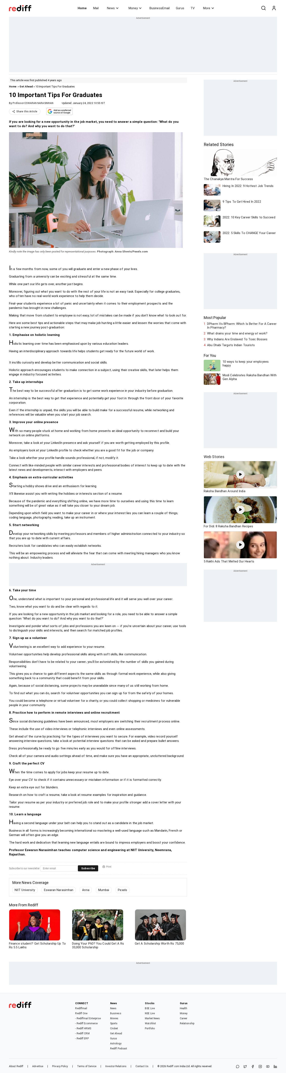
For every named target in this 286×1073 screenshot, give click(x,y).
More (206, 8)
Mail (96, 8)
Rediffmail (81, 1008)
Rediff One (81, 1013)
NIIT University (25, 890)
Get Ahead (26, 86)
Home (82, 8)
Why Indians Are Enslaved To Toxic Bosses (237, 339)
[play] (240, 474)
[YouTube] (267, 1067)
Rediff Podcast (118, 1048)
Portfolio (150, 1028)
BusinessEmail (159, 8)
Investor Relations (115, 1066)
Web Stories (214, 457)
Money (133, 8)
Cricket (114, 1028)
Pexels (122, 890)
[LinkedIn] (275, 1067)
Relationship (187, 1023)
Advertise (37, 1066)
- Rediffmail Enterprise (87, 1018)
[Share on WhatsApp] (237, 1067)
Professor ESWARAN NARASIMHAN (33, 103)
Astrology (115, 1043)
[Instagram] (260, 1067)
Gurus (180, 8)
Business (115, 1013)
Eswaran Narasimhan (58, 890)
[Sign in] (274, 8)
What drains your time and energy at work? (237, 333)
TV (193, 8)
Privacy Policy (60, 1066)
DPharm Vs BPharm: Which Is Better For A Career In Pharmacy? (242, 325)
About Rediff (16, 1066)
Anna (85, 890)
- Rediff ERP (82, 1038)
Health (183, 1008)
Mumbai (103, 890)
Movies (114, 1018)
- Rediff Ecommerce (86, 1023)
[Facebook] (252, 1067)
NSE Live (150, 1013)
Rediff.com (173, 1066)
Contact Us (141, 1066)
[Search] (263, 8)
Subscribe (88, 868)
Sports (114, 1023)
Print (108, 866)
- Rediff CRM (82, 1033)
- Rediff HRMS (83, 1028)
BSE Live (150, 1008)
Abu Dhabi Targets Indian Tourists (231, 345)
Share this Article (26, 111)
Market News (152, 1018)
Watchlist (150, 1023)
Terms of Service (87, 1066)
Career (183, 1018)
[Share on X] (245, 1067)
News (111, 8)
